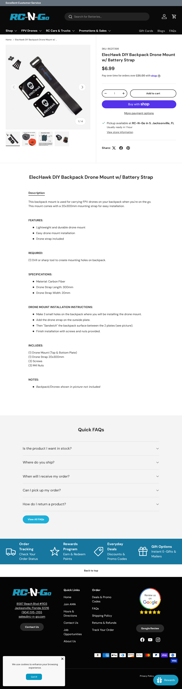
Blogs (161, 31)
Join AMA (70, 604)
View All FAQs (36, 519)
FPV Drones (29, 31)
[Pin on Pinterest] (128, 148)
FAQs (172, 31)
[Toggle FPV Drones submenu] (40, 31)
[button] (174, 16)
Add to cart (153, 93)
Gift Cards (146, 31)
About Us (70, 641)
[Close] (62, 659)
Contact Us (32, 627)
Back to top (91, 570)
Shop (9, 31)
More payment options (139, 113)
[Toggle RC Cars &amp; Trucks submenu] (73, 31)
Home (9, 39)
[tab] (36, 193)
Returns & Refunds (104, 623)
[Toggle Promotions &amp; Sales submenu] (109, 31)
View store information (120, 132)
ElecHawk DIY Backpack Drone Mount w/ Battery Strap (36, 39)
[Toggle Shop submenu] (16, 31)
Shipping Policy (102, 616)
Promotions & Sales (93, 31)
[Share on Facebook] (121, 148)
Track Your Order (103, 630)
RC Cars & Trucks (58, 31)
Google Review (150, 628)
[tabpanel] (91, 298)
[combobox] (107, 17)
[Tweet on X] (113, 148)
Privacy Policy (147, 676)
